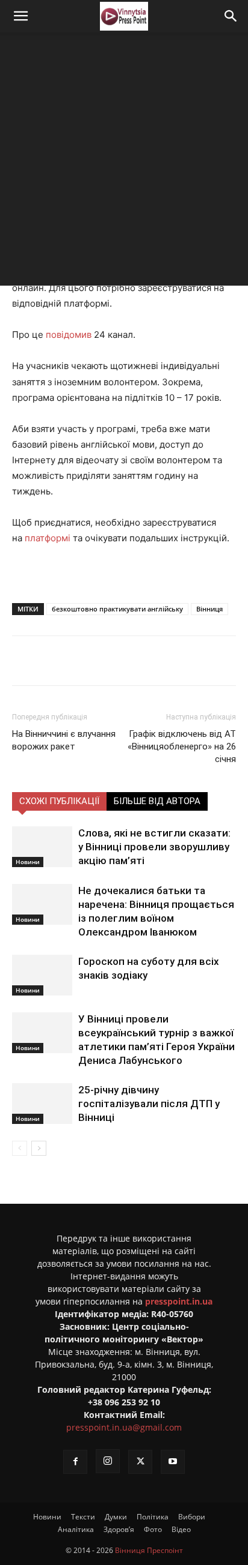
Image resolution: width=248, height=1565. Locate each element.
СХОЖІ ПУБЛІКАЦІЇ (59, 801)
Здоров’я (119, 1529)
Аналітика (76, 1529)
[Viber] (145, 661)
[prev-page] (19, 1148)
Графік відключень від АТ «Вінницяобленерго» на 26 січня (182, 746)
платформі (47, 538)
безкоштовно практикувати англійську (117, 608)
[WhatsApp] (173, 661)
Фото (153, 1529)
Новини (28, 862)
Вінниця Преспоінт (149, 1550)
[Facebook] (62, 661)
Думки (116, 1517)
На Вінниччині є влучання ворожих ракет (64, 740)
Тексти (83, 1517)
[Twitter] (90, 661)
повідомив (68, 334)
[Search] (231, 16)
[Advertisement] (124, 162)
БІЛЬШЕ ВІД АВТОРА (157, 801)
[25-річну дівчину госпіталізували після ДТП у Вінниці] (42, 1104)
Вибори (191, 1517)
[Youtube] (173, 1462)
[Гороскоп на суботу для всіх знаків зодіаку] (42, 975)
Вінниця (209, 608)
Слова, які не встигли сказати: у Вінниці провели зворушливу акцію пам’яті (154, 847)
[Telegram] (117, 661)
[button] (20, 16)
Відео (181, 1529)
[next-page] (38, 1148)
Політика (153, 1517)
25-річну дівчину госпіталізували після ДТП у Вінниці (149, 1103)
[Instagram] (108, 1461)
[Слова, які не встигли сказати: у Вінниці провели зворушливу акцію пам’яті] (42, 847)
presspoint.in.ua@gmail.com (124, 1427)
